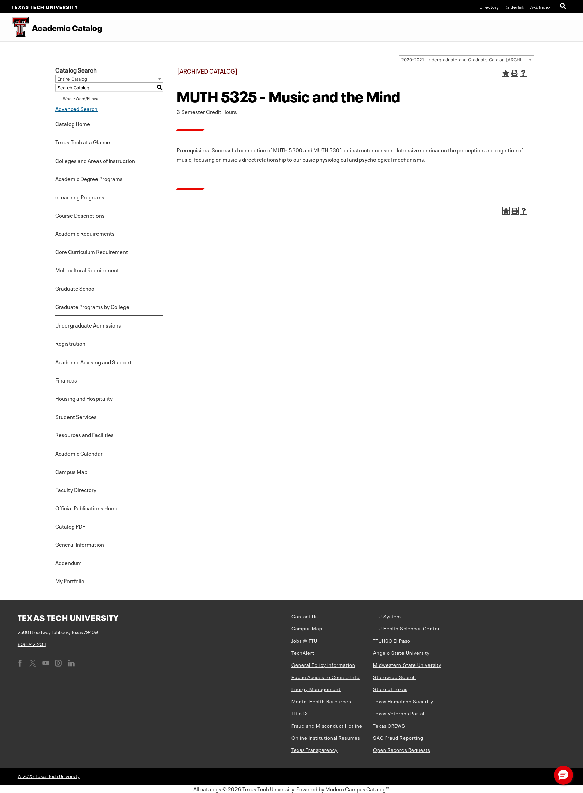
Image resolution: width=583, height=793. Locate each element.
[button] (563, 775)
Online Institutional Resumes (326, 737)
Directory (489, 7)
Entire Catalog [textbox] (72, 79)
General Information (79, 544)
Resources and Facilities (84, 434)
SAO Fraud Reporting (398, 737)
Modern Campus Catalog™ (356, 789)
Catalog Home (72, 123)
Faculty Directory (75, 489)
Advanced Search (76, 108)
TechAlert (303, 652)
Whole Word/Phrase (81, 98)
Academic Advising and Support (93, 362)
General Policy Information (323, 664)
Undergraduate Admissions (88, 325)
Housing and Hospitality (84, 398)
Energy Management (316, 688)
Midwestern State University (407, 664)
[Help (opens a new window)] (523, 73)
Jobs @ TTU (304, 640)
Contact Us (305, 616)
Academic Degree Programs (89, 178)
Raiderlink (515, 7)
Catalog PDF (70, 526)
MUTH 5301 (328, 150)
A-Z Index (540, 7)
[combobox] (466, 59)
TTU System (387, 616)
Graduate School (75, 288)
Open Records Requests (401, 749)
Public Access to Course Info (326, 676)
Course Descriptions (80, 215)
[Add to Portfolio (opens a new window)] (505, 73)
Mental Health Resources (321, 701)
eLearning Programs (79, 197)
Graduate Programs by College (92, 306)
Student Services (76, 416)
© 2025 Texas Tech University (49, 775)
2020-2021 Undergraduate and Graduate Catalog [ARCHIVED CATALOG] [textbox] (467, 59)
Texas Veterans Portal (398, 713)
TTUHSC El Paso (391, 640)
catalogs (210, 789)
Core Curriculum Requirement (91, 251)
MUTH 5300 (287, 150)
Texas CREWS (389, 725)
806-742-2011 (32, 643)
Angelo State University (401, 652)
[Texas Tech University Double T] (14, 27)
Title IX (300, 713)
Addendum (68, 562)
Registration (70, 343)
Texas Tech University (45, 6)
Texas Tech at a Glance (82, 142)
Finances (66, 380)
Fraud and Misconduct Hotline (327, 725)
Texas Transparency (315, 749)
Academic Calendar (79, 453)
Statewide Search (394, 676)
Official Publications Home (87, 508)
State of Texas (390, 688)
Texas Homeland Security (403, 701)
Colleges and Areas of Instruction (95, 160)
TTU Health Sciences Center (406, 628)
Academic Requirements (85, 233)
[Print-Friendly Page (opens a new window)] (514, 73)
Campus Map (71, 471)
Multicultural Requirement (87, 269)
